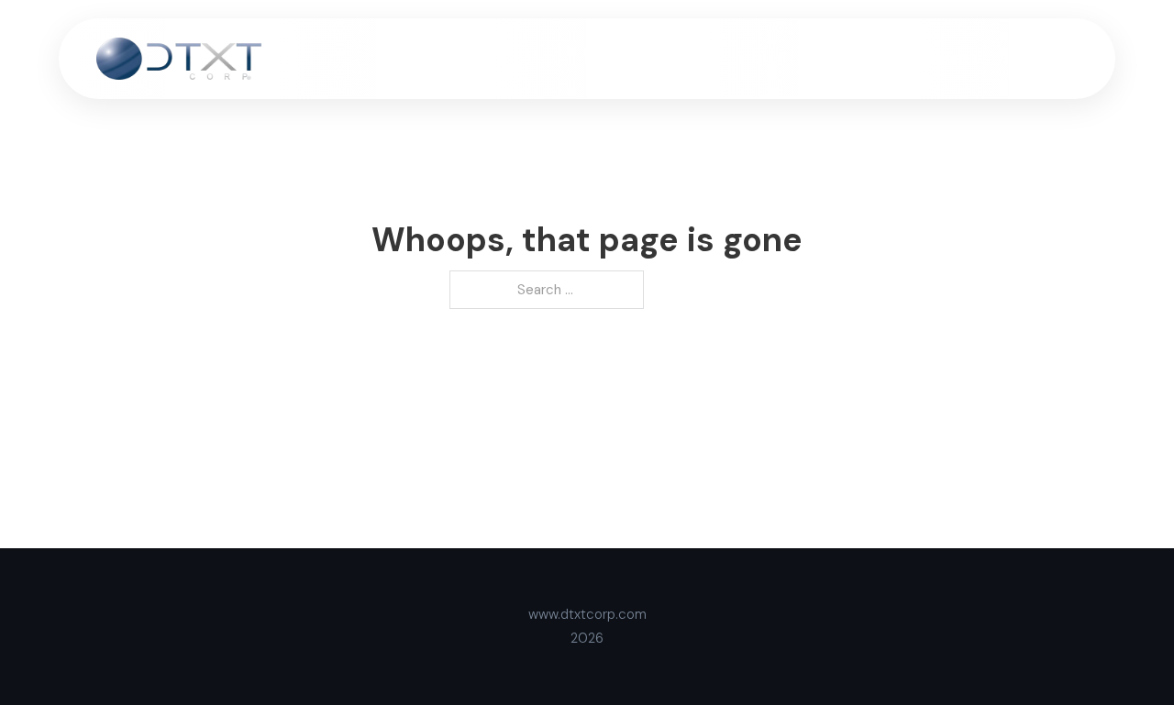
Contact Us (1041, 58)
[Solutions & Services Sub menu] (882, 58)
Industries (947, 58)
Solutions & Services (801, 58)
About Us (678, 58)
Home (603, 58)
